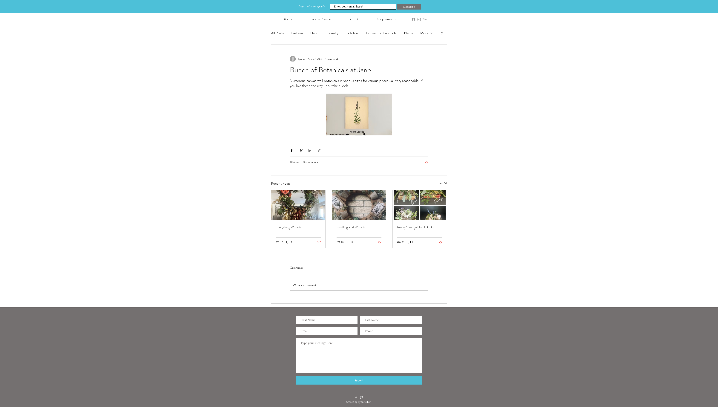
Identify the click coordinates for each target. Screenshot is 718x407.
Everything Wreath (288, 227)
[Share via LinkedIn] (310, 150)
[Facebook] (356, 397)
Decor (315, 33)
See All (443, 183)
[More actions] (426, 59)
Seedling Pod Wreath (351, 227)
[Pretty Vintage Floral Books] (420, 205)
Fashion (297, 33)
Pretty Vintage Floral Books (415, 227)
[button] (442, 33)
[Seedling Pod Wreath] (359, 205)
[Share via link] (319, 150)
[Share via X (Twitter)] (301, 150)
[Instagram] (362, 397)
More (424, 33)
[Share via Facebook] (291, 150)
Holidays (352, 33)
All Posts (277, 33)
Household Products (381, 33)
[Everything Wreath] (298, 205)
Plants (408, 33)
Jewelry (332, 33)
